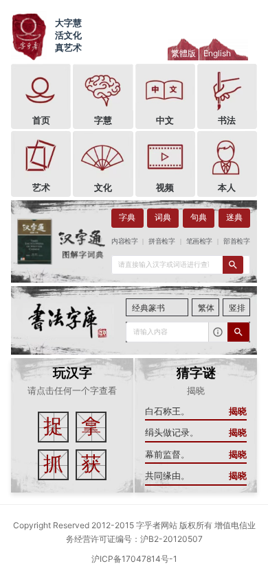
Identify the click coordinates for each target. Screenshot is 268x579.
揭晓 (238, 411)
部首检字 (236, 240)
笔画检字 (199, 240)
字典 (127, 217)
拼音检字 (162, 240)
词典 (163, 217)
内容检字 (124, 240)
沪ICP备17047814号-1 (134, 559)
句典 (198, 217)
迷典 (234, 217)
